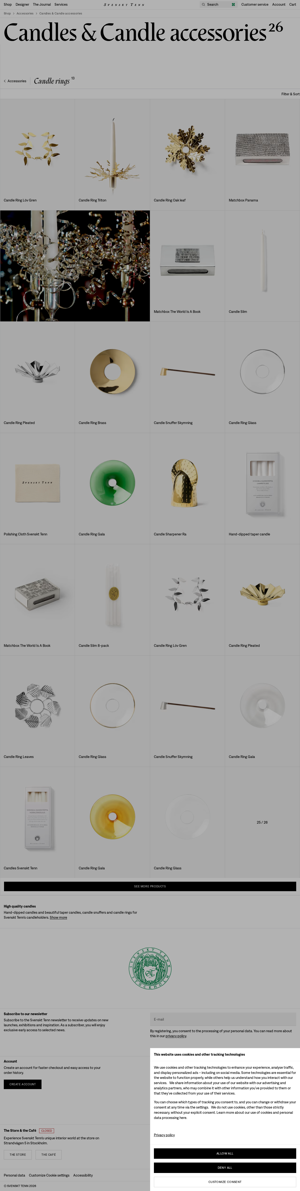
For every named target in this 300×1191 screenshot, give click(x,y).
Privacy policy (164, 1135)
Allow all (225, 1153)
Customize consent (225, 1182)
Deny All (225, 1167)
